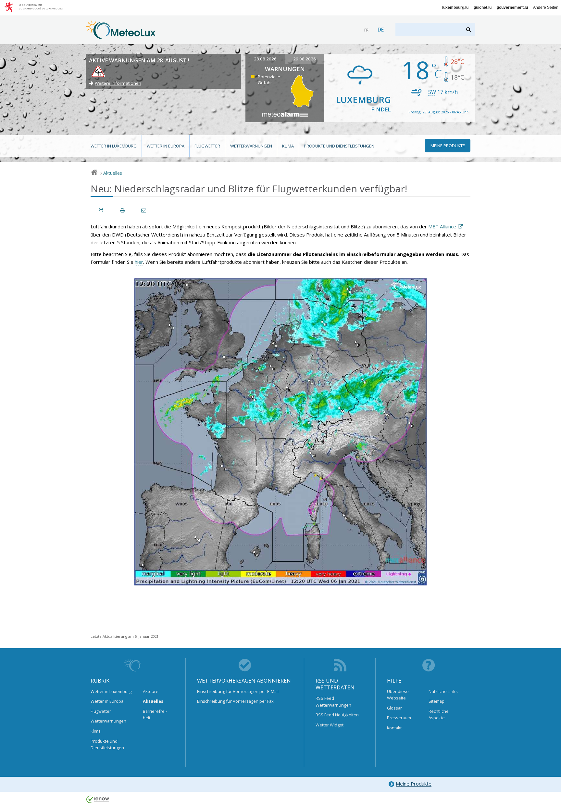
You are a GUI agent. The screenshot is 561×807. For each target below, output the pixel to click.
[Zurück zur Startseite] (121, 36)
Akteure (150, 691)
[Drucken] (122, 210)
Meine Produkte (413, 784)
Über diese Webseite (398, 694)
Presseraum (399, 718)
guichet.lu (483, 7)
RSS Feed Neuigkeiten (337, 715)
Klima (288, 146)
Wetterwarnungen (251, 146)
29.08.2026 (304, 59)
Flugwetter (207, 146)
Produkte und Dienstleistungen (339, 146)
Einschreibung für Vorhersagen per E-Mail (238, 691)
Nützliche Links (443, 691)
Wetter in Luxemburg (114, 146)
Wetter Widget (329, 725)
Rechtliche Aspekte (439, 714)
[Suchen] (469, 29)
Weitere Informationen (118, 83)
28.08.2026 (265, 59)
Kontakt (394, 728)
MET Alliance (442, 226)
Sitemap (436, 701)
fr (366, 30)
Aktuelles (112, 173)
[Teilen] (101, 210)
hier (139, 262)
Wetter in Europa (165, 146)
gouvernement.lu (512, 7)
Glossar (394, 708)
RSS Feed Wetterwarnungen (333, 701)
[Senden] (144, 210)
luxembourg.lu (455, 7)
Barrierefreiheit (155, 714)
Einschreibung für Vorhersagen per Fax (235, 701)
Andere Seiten (545, 7)
